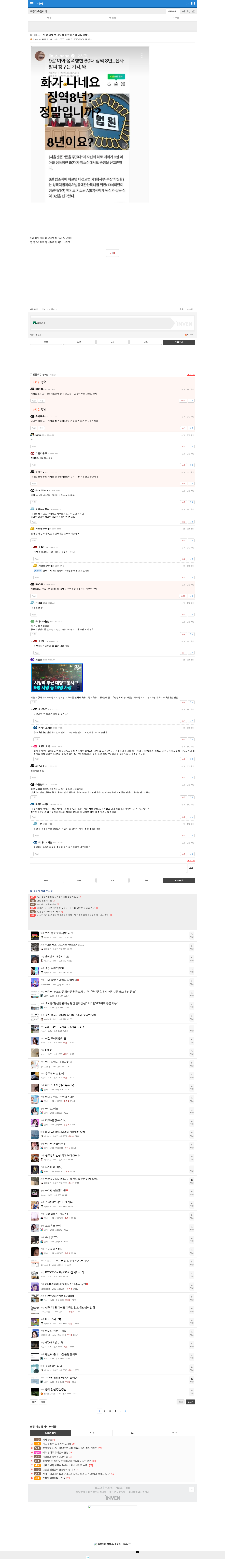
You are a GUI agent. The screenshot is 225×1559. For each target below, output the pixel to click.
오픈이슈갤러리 (38, 11)
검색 (181, 1402)
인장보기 (39, 335)
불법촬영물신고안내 (138, 1492)
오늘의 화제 (50, 1432)
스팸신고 (53, 309)
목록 (46, 342)
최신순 (53, 374)
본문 (79, 342)
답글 (34, 401)
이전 (112, 342)
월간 (133, 1432)
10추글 (176, 17)
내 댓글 (112, 17)
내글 (49, 17)
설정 (128, 1487)
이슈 (174, 1432)
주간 (92, 1432)
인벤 (40, 3)
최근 (34, 1402)
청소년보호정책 (117, 1492)
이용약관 (80, 1492)
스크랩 (190, 309)
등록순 (45, 374)
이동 (41, 401)
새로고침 (191, 374)
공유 (181, 309)
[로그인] (187, 3)
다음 (146, 342)
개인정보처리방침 (97, 1492)
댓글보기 (179, 880)
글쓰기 (193, 11)
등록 (191, 868)
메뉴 (32, 335)
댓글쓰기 (179, 342)
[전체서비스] (193, 3)
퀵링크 (119, 1487)
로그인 (98, 1487)
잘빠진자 (37, 39)
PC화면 (109, 1487)
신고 (44, 309)
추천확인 (34, 309)
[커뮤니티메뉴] (32, 3)
